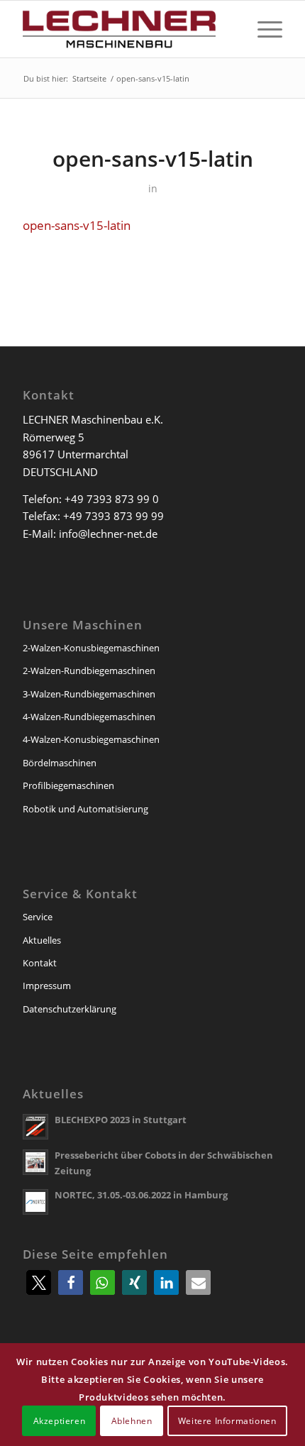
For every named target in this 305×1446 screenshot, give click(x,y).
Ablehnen (131, 1421)
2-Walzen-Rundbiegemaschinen (89, 670)
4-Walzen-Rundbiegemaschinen (89, 716)
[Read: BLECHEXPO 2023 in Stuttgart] (35, 1126)
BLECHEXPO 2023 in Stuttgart (121, 1119)
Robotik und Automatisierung (85, 808)
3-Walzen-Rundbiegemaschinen (89, 694)
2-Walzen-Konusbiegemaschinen (91, 647)
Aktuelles (42, 940)
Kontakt (40, 962)
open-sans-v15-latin (77, 225)
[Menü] (262, 29)
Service (37, 916)
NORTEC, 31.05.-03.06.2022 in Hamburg (141, 1194)
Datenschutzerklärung (69, 1009)
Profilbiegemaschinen (68, 785)
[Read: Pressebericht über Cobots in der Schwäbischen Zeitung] (35, 1162)
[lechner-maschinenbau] (126, 29)
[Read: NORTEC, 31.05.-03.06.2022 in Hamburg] (35, 1202)
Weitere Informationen (227, 1421)
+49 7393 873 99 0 (112, 499)
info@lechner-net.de (108, 533)
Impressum (47, 985)
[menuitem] (262, 29)
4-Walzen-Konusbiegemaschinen (91, 739)
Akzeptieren (59, 1421)
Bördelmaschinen (59, 762)
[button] (38, 1282)
